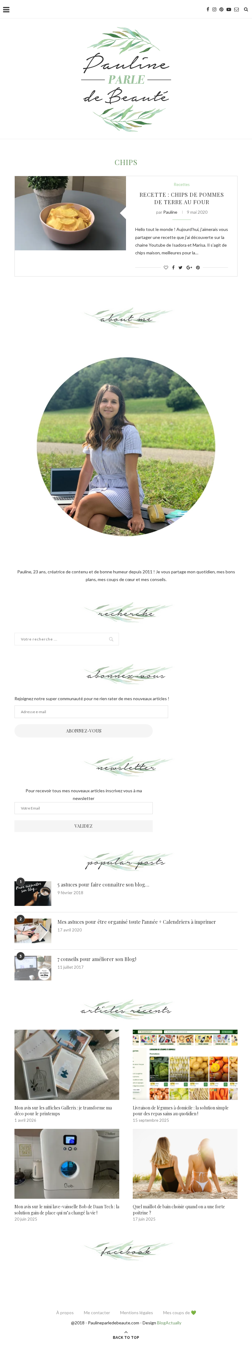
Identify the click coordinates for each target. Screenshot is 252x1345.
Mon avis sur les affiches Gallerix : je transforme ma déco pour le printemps (63, 1111)
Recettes (182, 184)
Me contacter (97, 1312)
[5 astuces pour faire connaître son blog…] (32, 893)
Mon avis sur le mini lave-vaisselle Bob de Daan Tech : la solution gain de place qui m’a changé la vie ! (66, 1210)
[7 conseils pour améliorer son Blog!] (32, 968)
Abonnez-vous (83, 731)
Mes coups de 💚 (179, 1312)
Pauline (170, 212)
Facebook (126, 1251)
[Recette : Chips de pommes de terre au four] (70, 213)
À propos (65, 1312)
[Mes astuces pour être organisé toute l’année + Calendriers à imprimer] (32, 931)
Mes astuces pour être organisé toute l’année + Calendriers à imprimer (136, 922)
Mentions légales (136, 1312)
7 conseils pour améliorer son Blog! (96, 959)
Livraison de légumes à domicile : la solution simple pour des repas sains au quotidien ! (181, 1111)
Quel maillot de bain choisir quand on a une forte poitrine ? (179, 1210)
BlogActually (169, 1322)
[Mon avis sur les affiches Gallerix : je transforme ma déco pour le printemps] (66, 1065)
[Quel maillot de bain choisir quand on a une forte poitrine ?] (185, 1164)
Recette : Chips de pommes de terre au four (182, 198)
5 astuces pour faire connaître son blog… (103, 884)
